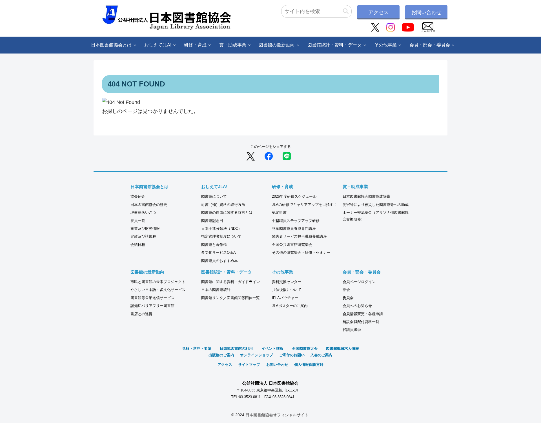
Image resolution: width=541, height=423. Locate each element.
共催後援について (286, 290)
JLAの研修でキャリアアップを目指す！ (304, 204)
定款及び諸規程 (143, 236)
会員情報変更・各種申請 (363, 314)
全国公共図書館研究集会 (292, 244)
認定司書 (279, 212)
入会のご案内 (321, 355)
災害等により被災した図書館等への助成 (376, 204)
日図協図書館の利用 (236, 348)
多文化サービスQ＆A (218, 252)
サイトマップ (249, 364)
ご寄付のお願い (292, 355)
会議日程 (137, 244)
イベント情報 (272, 348)
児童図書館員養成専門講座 (294, 228)
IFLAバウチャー (285, 298)
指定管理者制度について (221, 236)
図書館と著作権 (214, 244)
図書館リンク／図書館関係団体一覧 (230, 298)
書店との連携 (141, 314)
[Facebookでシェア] (268, 156)
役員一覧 (137, 221)
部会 (346, 290)
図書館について (214, 196)
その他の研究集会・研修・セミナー (301, 252)
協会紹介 (137, 196)
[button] (346, 11)
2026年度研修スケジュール (294, 196)
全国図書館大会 (305, 348)
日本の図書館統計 (215, 290)
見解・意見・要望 (196, 348)
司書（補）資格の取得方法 (223, 204)
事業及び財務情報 (145, 228)
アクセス (378, 12)
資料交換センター (286, 282)
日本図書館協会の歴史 (148, 204)
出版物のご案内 (221, 355)
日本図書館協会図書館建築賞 (366, 196)
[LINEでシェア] (286, 156)
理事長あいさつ (143, 212)
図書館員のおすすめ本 (219, 261)
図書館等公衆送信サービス (152, 298)
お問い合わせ (426, 12)
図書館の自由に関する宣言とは (226, 212)
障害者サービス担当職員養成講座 (299, 236)
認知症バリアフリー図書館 (152, 306)
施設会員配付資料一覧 (361, 322)
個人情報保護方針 (308, 364)
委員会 (348, 298)
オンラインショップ (256, 355)
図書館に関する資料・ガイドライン (230, 282)
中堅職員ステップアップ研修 (296, 221)
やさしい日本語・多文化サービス (157, 290)
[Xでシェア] (250, 156)
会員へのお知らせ (357, 306)
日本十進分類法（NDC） (221, 228)
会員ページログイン (359, 282)
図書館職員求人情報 (342, 348)
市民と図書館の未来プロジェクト (157, 282)
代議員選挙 (352, 330)
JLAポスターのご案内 (290, 306)
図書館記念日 (212, 221)
